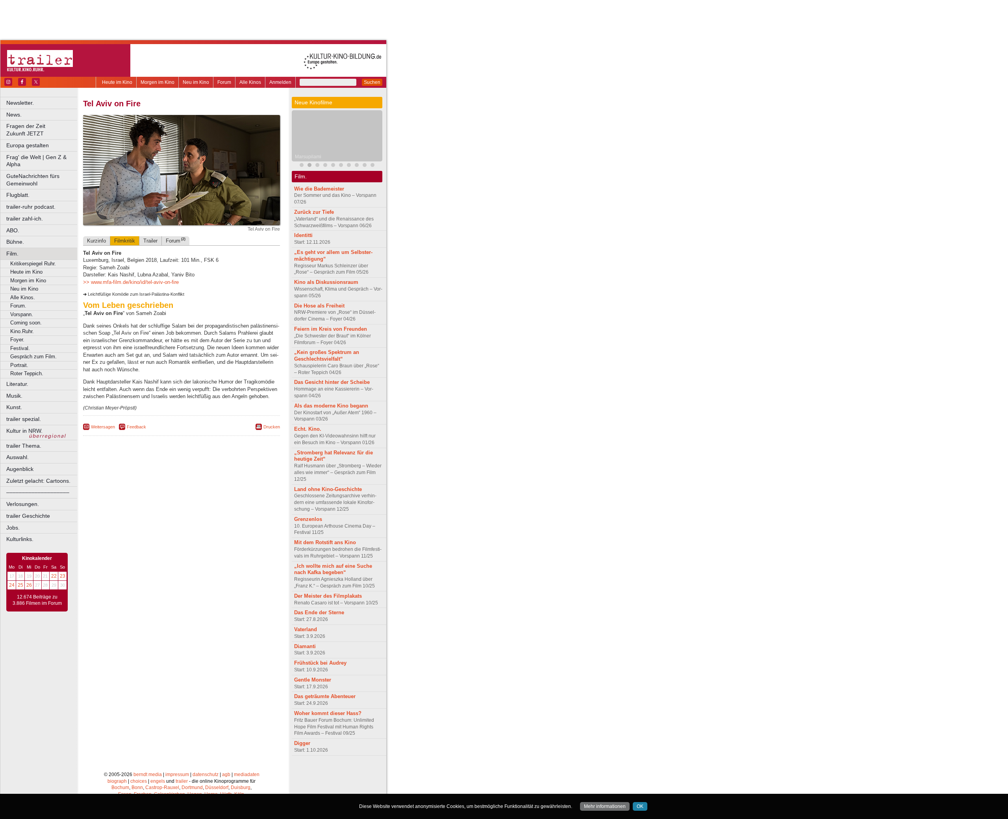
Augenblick (19, 469)
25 (20, 585)
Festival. (20, 348)
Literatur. (17, 384)
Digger (302, 743)
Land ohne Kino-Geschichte (328, 489)
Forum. (18, 306)
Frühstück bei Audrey (320, 663)
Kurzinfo (96, 241)
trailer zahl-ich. (24, 218)
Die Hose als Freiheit (319, 306)
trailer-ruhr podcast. (31, 207)
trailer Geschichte (28, 516)
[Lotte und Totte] (357, 166)
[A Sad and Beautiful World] (341, 166)
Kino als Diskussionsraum (326, 282)
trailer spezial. (23, 419)
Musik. (14, 396)
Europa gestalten (27, 145)
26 (29, 585)
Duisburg (240, 787)
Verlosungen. (22, 504)
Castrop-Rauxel (162, 787)
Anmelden (280, 82)
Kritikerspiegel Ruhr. (33, 264)
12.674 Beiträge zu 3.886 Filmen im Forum (37, 600)
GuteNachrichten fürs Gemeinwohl (32, 180)
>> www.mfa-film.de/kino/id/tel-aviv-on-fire (131, 282)
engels (157, 781)
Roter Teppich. (26, 373)
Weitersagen (103, 426)
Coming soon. (26, 323)
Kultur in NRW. (24, 431)
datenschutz (206, 774)
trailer (182, 781)
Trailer (150, 241)
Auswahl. (17, 457)
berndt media (147, 774)
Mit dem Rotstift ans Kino (325, 542)
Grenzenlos (308, 519)
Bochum (120, 787)
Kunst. (14, 407)
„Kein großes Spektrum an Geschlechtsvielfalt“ (326, 355)
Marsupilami (308, 156)
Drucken (271, 426)
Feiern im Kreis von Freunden (330, 329)
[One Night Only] (349, 166)
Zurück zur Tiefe (314, 212)
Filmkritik (124, 241)
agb (226, 774)
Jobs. (13, 527)
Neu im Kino (196, 82)
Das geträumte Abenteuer (325, 696)
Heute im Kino (117, 82)
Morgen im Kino (157, 82)
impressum (177, 774)
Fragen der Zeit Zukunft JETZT (42, 130)
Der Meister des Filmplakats (328, 596)
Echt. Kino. (307, 429)
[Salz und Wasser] (372, 166)
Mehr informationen (605, 806)
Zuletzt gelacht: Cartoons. (38, 481)
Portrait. (19, 365)
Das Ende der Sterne (319, 612)
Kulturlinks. (19, 539)
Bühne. (15, 242)
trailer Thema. (23, 446)
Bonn (137, 787)
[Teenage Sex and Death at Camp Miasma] (325, 166)
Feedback (136, 426)
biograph (117, 781)
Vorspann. (21, 314)
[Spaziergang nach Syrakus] (317, 166)
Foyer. (17, 340)
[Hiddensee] (333, 166)
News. (14, 114)
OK (640, 806)
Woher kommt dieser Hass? (327, 713)
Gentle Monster (312, 680)
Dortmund (192, 787)
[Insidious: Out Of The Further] (302, 166)
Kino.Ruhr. (22, 331)
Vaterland (305, 629)
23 (62, 576)
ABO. (12, 230)
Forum (224, 82)
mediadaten (246, 774)
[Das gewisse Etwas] (365, 166)
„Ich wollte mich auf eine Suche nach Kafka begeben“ (333, 569)
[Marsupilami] (309, 166)
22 (54, 576)
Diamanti (305, 646)
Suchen (372, 82)
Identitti (303, 235)
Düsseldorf (216, 787)
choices (138, 781)
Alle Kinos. (22, 297)
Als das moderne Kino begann (331, 406)
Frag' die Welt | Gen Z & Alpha (36, 161)
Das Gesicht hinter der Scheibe (332, 382)
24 (12, 585)
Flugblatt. (18, 195)
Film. (12, 253)
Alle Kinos (250, 82)
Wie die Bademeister (319, 189)
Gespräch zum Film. (33, 356)
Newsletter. (20, 103)
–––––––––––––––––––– (37, 492)
